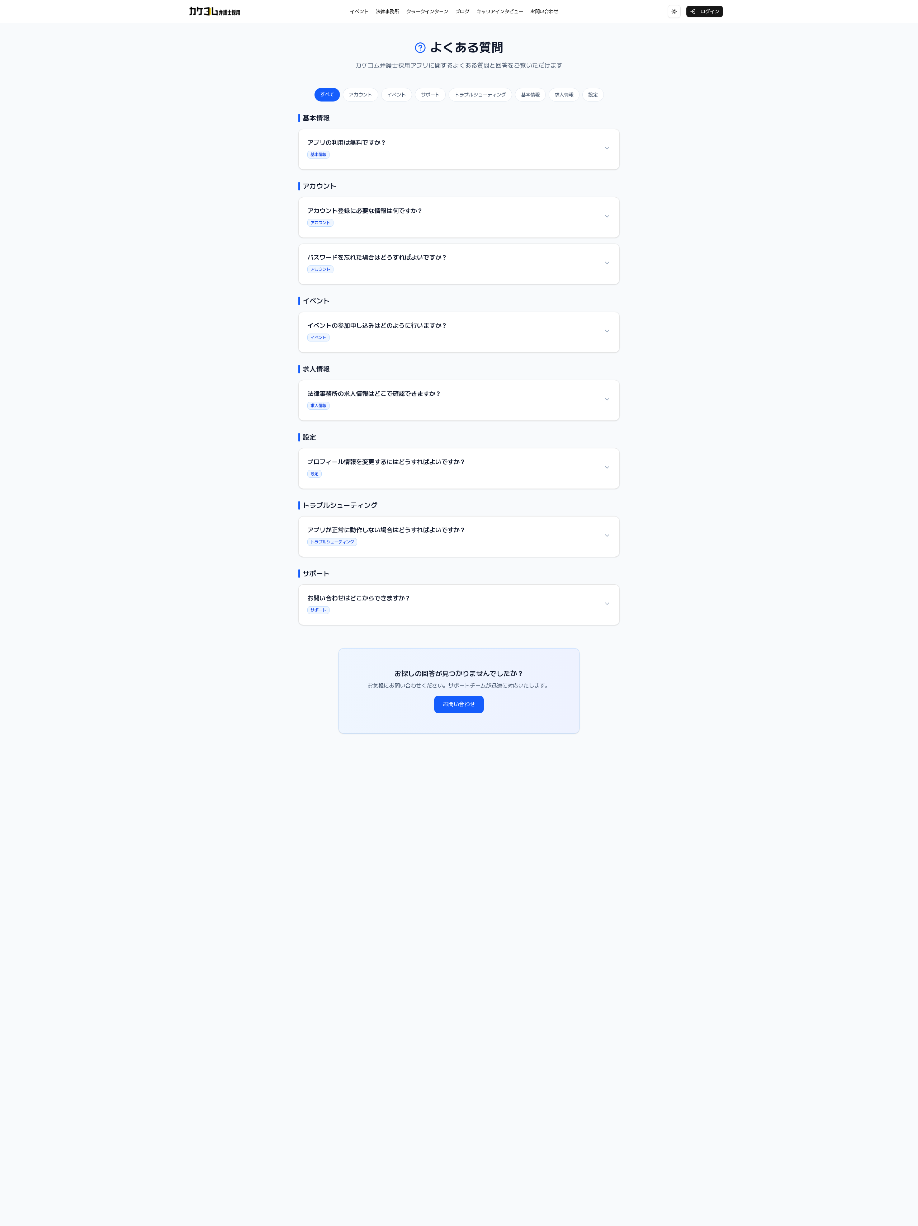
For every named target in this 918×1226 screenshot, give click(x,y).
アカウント (360, 95)
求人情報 (564, 95)
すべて (327, 94)
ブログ (462, 11)
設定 (593, 95)
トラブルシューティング (480, 95)
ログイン (710, 11)
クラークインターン (427, 11)
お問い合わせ (544, 11)
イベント (359, 11)
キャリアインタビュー (500, 11)
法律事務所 (387, 11)
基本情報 (530, 95)
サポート (430, 95)
